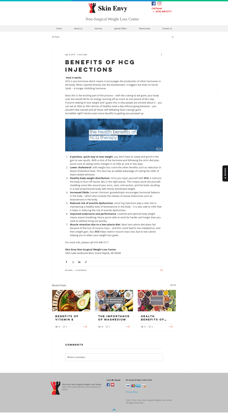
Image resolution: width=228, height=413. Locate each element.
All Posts (55, 37)
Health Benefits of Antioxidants (154, 318)
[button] (172, 37)
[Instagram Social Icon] (159, 4)
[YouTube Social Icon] (112, 384)
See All (173, 285)
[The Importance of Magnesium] (114, 300)
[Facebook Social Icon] (154, 4)
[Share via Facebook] (66, 262)
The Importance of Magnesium (114, 318)
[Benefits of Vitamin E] (71, 300)
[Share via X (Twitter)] (73, 262)
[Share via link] (86, 262)
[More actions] (161, 54)
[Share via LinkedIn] (79, 262)
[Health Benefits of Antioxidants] (157, 300)
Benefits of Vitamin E (67, 318)
